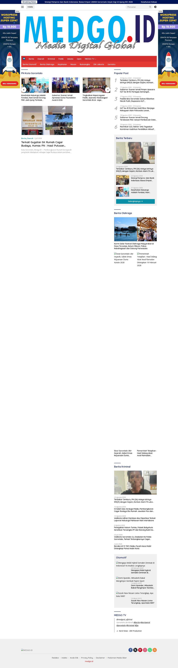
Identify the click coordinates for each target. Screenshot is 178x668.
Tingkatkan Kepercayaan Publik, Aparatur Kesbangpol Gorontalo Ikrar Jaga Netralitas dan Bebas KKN (95, 97)
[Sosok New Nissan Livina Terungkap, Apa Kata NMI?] (135, 595)
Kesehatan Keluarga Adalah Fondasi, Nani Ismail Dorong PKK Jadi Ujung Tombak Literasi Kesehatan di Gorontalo (35, 97)
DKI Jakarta (99, 64)
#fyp (136, 625)
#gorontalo (121, 625)
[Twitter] (135, 650)
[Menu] (23, 7)
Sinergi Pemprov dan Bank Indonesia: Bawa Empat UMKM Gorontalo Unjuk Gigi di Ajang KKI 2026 (70, 2)
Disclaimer (100, 658)
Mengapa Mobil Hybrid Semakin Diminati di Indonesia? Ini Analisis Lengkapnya (141, 571)
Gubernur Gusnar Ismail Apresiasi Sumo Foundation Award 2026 (64, 97)
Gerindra (111, 64)
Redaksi (55, 658)
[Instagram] (145, 650)
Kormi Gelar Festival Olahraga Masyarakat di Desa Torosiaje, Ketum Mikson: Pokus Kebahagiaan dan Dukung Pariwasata (134, 246)
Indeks (30, 7)
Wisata (70, 59)
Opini (79, 59)
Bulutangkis (85, 64)
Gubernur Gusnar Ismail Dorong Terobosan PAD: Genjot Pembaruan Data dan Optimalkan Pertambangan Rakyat (137, 118)
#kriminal (130, 625)
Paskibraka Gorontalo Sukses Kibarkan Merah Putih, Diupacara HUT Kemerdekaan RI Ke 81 (137, 100)
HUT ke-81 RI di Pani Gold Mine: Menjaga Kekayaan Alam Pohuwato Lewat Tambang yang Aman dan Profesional (137, 109)
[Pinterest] (140, 650)
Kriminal (51, 59)
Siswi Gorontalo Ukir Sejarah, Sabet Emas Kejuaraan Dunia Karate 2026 (123, 453)
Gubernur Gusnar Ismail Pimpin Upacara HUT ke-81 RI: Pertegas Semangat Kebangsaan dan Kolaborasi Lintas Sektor (137, 90)
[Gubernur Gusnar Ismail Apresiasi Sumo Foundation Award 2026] (66, 85)
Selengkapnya (134, 201)
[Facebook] (130, 650)
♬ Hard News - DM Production (129, 631)
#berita (137, 622)
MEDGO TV (89, 59)
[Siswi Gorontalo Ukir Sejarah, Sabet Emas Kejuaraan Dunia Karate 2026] (124, 350)
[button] (150, 7)
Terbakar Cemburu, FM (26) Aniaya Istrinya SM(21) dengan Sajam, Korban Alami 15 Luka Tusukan (136, 81)
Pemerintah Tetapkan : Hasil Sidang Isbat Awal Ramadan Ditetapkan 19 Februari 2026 (147, 453)
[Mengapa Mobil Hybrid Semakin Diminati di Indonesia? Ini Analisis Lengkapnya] (135, 564)
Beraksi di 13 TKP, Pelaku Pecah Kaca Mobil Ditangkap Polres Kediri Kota (132, 547)
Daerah (41, 59)
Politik (61, 59)
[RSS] (155, 650)
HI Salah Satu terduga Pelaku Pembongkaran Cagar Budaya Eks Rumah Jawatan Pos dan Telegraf (133, 510)
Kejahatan (62, 64)
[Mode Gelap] (155, 7)
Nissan (73, 64)
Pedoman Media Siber (117, 658)
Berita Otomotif (29, 64)
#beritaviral (145, 622)
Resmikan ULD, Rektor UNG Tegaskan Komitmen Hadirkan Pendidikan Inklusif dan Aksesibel (137, 128)
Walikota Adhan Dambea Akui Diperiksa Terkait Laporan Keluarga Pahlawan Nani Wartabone (134, 519)
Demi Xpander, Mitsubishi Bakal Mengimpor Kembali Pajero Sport (142, 586)
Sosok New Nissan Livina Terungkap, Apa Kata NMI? (142, 601)
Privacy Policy (87, 658)
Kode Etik (74, 658)
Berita (31, 59)
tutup (17, 11)
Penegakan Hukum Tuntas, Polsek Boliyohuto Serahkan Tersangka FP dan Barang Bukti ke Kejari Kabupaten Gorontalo (133, 528)
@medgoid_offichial (124, 619)
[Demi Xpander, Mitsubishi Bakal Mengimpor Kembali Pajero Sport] (135, 579)
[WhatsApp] (150, 650)
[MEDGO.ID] (89, 32)
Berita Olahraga (47, 64)
